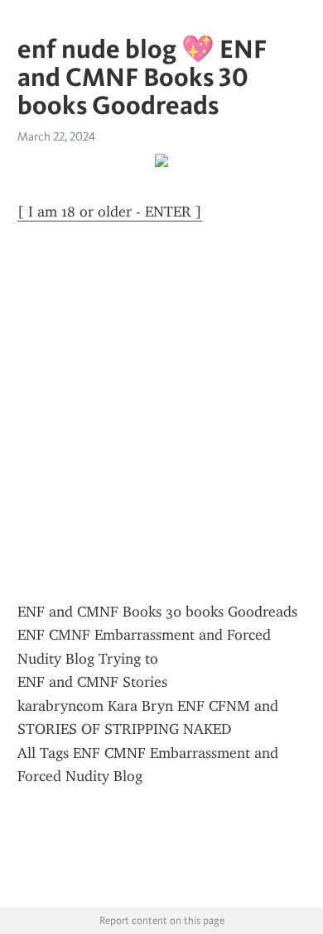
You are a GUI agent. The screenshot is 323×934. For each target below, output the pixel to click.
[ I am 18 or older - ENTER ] (109, 212)
